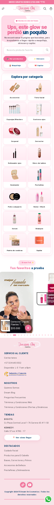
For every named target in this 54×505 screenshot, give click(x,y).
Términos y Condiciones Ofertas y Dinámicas (26, 407)
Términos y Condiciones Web (18, 402)
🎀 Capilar (39, 65)
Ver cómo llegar (22, 438)
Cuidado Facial (11, 451)
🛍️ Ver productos (15, 59)
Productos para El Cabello (16, 455)
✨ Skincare (39, 59)
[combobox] (27, 50)
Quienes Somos (11, 388)
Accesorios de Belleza (15, 465)
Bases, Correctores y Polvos (17, 460)
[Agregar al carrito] (28, 328)
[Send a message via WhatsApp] (48, 499)
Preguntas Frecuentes (15, 397)
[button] (4, 335)
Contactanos (10, 358)
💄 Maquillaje (15, 65)
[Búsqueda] (47, 50)
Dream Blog (9, 393)
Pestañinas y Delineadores (17, 470)
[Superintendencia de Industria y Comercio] (27, 375)
